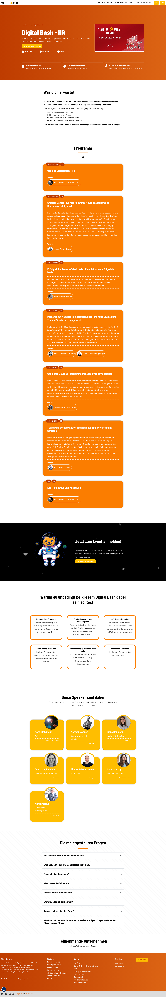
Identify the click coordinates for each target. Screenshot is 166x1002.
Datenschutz (119, 966)
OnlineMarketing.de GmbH (21, 972)
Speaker (131, 2)
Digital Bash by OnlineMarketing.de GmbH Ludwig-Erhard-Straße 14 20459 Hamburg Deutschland (86, 971)
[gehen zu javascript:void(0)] (162, 3)
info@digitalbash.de (81, 980)
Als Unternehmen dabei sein (57, 973)
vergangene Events (120, 2)
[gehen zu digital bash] (10, 994)
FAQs (137, 2)
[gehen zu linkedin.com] (2, 994)
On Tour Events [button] (146, 2)
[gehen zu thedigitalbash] (6, 994)
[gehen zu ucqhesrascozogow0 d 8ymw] (13, 994)
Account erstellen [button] (53, 976)
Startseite (102, 2)
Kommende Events (53, 962)
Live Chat (77, 963)
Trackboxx (6, 979)
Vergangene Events (54, 964)
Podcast (50, 978)
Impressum (119, 963)
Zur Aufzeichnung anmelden (32, 46)
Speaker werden (53, 970)
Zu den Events (142, 959)
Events (109, 2)
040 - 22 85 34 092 (80, 982)
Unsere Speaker (53, 967)
